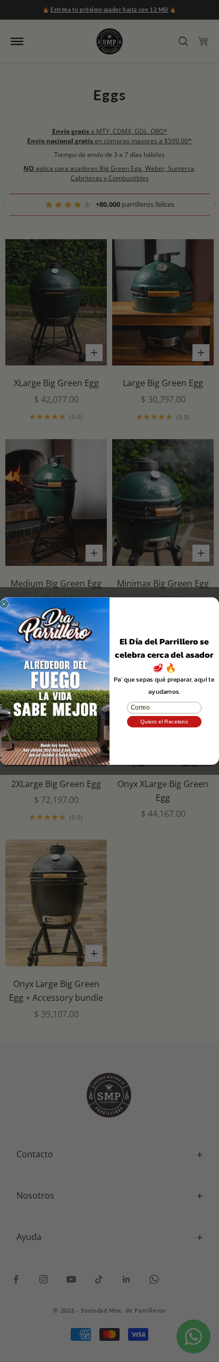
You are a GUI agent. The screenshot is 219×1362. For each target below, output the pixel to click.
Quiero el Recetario (164, 721)
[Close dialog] (4, 604)
